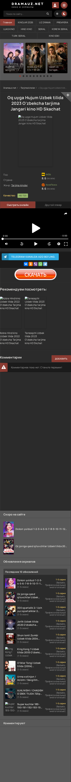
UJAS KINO (9, 29)
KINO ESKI (54, 35)
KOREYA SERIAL (60, 29)
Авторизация (55, 5)
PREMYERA (62, 22)
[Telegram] (45, 264)
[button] (20, 76)
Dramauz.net (9, 87)
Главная (7, 22)
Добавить (61, 358)
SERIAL (42, 29)
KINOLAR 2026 (25, 22)
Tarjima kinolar (28, 87)
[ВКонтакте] (26, 264)
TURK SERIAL (19, 35)
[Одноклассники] (31, 264)
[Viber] (35, 264)
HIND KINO (26, 29)
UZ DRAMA (44, 22)
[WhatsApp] (40, 264)
